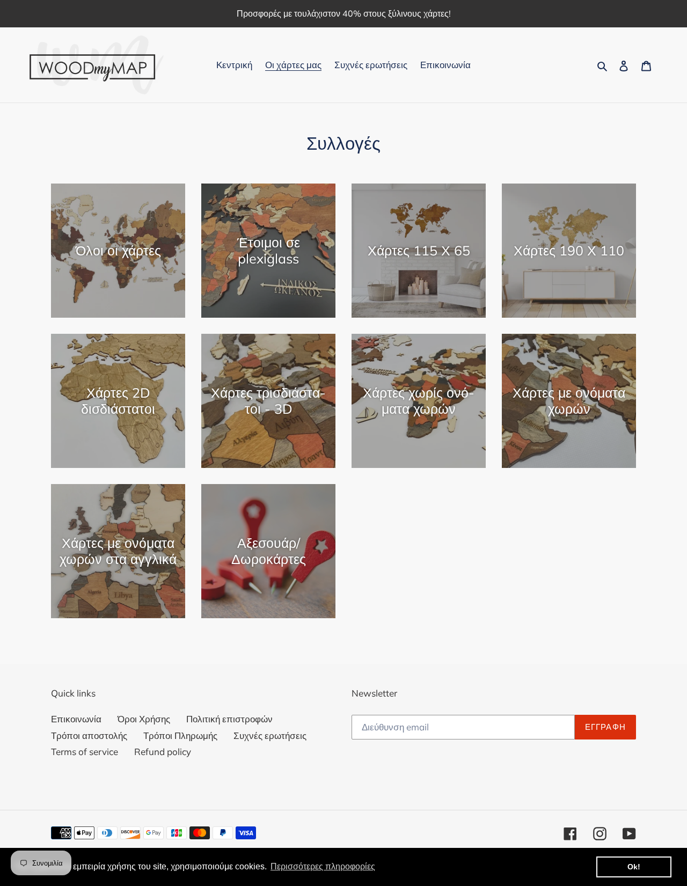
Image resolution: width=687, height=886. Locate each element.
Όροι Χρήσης (144, 718)
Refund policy (162, 751)
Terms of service (84, 751)
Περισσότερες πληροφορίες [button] (323, 866)
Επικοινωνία (76, 718)
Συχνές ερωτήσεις (269, 735)
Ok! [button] (633, 866)
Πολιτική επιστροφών (229, 718)
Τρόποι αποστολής (89, 735)
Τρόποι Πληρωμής (180, 735)
